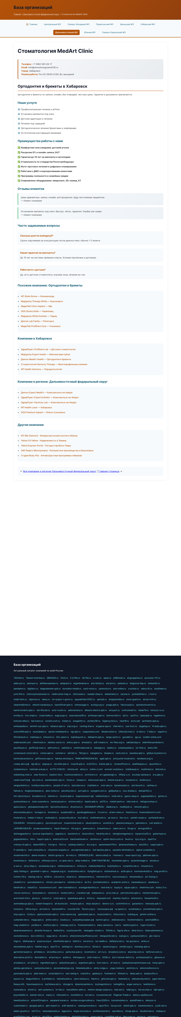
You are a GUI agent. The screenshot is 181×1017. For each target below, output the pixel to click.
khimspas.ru (79, 957)
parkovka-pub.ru (74, 952)
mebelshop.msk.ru (23, 774)
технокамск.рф (105, 909)
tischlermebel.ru (135, 919)
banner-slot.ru (37, 995)
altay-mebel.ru (82, 860)
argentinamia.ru (81, 683)
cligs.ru (17, 941)
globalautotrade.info (38, 806)
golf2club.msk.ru (37, 747)
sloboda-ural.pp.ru (39, 769)
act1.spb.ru (83, 790)
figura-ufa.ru (123, 930)
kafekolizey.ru (103, 796)
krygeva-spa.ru (103, 726)
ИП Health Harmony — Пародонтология (41, 369)
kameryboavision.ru (23, 758)
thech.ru (95, 978)
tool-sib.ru (83, 817)
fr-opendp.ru (20, 849)
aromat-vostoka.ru (114, 769)
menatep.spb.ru (142, 946)
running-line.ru (87, 726)
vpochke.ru (117, 1011)
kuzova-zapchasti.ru (43, 833)
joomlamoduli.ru (101, 882)
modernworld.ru (22, 855)
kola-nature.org (68, 914)
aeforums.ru (53, 747)
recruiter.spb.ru (61, 764)
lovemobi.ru (90, 952)
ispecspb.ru (146, 715)
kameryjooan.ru (58, 801)
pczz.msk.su (112, 893)
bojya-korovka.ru (82, 1011)
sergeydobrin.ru (21, 785)
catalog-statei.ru (76, 844)
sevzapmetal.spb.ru (81, 849)
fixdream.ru (110, 973)
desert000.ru (39, 844)
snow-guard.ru (133, 699)
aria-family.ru (97, 683)
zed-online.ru (119, 688)
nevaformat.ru (147, 1011)
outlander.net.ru (21, 919)
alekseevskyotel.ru (141, 978)
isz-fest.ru (141, 747)
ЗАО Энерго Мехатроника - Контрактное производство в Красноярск (57, 450)
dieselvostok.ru (109, 731)
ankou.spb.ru (73, 742)
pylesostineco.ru (22, 801)
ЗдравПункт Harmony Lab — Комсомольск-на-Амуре (48, 402)
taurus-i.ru (19, 978)
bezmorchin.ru (113, 715)
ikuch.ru (129, 839)
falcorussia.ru (127, 704)
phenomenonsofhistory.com (84, 936)
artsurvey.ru (55, 957)
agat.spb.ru (105, 758)
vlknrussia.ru (79, 694)
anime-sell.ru (52, 919)
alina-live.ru (137, 930)
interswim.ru (63, 995)
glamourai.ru (89, 828)
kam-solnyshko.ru (37, 849)
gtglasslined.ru (21, 839)
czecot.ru (46, 898)
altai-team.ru (40, 973)
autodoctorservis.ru (146, 704)
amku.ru (145, 941)
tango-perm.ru (113, 737)
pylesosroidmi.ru (139, 936)
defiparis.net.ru (116, 941)
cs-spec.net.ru (66, 860)
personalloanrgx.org (64, 968)
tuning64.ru (119, 984)
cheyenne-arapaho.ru (58, 849)
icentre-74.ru (20, 876)
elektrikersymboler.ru (153, 742)
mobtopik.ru (51, 817)
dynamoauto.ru (121, 785)
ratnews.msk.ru (75, 882)
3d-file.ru (86, 678)
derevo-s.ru (108, 903)
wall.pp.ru (124, 936)
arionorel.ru (137, 898)
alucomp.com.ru (136, 952)
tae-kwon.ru (37, 721)
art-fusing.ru (151, 876)
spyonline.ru (155, 764)
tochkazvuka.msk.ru (41, 785)
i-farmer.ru (118, 855)
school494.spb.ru (22, 731)
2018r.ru (106, 957)
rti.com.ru (102, 812)
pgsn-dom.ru (158, 978)
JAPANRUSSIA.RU (23, 828)
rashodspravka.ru (51, 1011)
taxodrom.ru (74, 833)
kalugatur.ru (96, 753)
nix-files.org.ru (117, 742)
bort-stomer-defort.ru (123, 957)
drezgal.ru (68, 984)
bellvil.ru (77, 941)
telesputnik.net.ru (108, 936)
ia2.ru (125, 715)
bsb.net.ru (119, 989)
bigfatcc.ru (32, 688)
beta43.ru (32, 887)
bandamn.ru (19, 688)
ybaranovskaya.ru (125, 823)
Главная (17, 14)
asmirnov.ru (132, 968)
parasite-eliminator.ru (123, 849)
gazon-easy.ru (132, 796)
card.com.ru (122, 753)
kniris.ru (91, 898)
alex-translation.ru (68, 887)
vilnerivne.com (146, 887)
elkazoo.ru (150, 1000)
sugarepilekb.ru (148, 796)
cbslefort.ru (19, 882)
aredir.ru (67, 957)
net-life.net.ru (43, 710)
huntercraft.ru (67, 893)
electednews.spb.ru (23, 946)
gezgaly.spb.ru (36, 1005)
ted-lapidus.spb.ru (102, 849)
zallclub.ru (66, 747)
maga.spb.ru (37, 919)
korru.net (135, 721)
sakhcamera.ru (75, 710)
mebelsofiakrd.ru (97, 866)
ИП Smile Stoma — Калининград (37, 296)
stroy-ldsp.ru (30, 866)
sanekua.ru (153, 882)
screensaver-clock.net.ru (26, 753)
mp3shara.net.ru (53, 984)
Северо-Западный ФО (78, 24)
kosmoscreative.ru (73, 774)
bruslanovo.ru (39, 796)
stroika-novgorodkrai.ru (82, 1000)
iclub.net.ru (117, 796)
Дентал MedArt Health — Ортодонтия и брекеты (46, 359)
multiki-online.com (152, 737)
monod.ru (18, 909)
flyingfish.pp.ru (94, 871)
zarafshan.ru (160, 688)
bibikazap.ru (29, 941)
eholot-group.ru (56, 855)
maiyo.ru (50, 995)
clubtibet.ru (93, 785)
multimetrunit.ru (98, 817)
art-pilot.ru (32, 962)
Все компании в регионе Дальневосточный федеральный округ (59, 471)
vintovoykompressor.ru (38, 694)
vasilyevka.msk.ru (43, 968)
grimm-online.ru (148, 914)
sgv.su (138, 737)
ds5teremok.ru (111, 871)
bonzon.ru (88, 941)
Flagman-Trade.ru (122, 995)
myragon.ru (40, 812)
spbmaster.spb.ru (86, 914)
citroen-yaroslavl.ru (55, 882)
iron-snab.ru (31, 715)
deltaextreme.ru (86, 876)
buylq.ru (118, 887)
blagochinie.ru (33, 978)
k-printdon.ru (48, 978)
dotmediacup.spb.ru (24, 903)
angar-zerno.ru (134, 984)
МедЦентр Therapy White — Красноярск (42, 301)
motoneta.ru (20, 989)
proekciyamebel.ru (43, 828)
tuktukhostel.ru (64, 978)
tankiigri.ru (67, 946)
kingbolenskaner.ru (34, 790)
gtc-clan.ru (154, 936)
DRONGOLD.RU (86, 855)
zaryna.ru (125, 694)
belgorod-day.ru (138, 683)
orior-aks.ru (106, 785)
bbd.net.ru (160, 769)
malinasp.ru (35, 737)
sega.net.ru (51, 936)
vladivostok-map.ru (61, 694)
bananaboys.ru (138, 882)
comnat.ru (60, 753)
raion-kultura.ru (81, 978)
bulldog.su (133, 914)
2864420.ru (52, 678)
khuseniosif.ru (151, 898)
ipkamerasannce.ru (23, 930)
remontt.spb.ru (141, 806)
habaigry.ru (99, 747)
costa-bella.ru (46, 715)
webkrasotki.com (22, 742)
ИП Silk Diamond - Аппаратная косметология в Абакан (49, 435)
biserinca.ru (131, 812)
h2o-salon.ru (62, 737)
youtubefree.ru (139, 694)
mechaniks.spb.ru (120, 860)
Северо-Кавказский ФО (114, 32)
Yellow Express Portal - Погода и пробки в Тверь (46, 445)
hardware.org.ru (145, 758)
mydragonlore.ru (103, 984)
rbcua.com (116, 1005)
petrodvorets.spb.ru (130, 893)
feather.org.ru (41, 946)
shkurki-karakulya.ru (42, 704)
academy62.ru (68, 812)
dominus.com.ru (82, 946)
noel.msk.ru (106, 887)
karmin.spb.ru (102, 919)
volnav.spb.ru (46, 753)
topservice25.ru (143, 833)
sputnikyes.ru (20, 747)
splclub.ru (102, 699)
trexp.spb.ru (158, 962)
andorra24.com (60, 839)
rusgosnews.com (91, 731)
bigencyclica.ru (110, 721)
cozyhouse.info (74, 930)
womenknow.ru (21, 936)
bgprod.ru (67, 1011)
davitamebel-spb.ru (55, 780)
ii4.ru (32, 839)
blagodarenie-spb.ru (50, 688)
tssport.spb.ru (44, 839)
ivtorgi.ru (52, 844)
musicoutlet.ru (104, 914)
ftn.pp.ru (131, 828)
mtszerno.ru (147, 866)
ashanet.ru (123, 683)
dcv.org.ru (92, 844)
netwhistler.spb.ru (62, 941)
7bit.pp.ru (83, 753)
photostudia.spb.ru (23, 812)
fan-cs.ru (124, 817)
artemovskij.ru (75, 801)
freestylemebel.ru (86, 925)
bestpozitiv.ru (151, 973)
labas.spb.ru (136, 973)
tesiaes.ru (109, 753)
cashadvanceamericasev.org (136, 962)
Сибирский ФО (148, 24)
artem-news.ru (116, 812)
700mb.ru (110, 930)
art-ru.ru (102, 952)
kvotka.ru (18, 715)
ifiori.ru (62, 844)
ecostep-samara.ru (141, 774)
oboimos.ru (95, 839)
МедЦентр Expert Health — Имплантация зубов (45, 354)
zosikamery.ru (21, 769)
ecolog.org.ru (97, 704)
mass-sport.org (133, 855)
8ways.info (19, 984)
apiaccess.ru (20, 806)
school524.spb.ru (39, 1000)
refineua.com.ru (49, 860)
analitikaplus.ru (139, 764)
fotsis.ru (71, 780)
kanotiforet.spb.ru (64, 704)
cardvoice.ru (105, 688)
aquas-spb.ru (130, 887)
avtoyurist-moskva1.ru (124, 758)
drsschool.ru (76, 806)
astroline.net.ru (68, 790)
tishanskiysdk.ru (84, 968)
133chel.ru (19, 678)
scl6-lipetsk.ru (69, 1005)
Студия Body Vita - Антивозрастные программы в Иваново (51, 455)
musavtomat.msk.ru (74, 823)
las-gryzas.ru (132, 941)
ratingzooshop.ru (148, 801)
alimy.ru (84, 769)
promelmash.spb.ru (152, 909)
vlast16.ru (124, 721)
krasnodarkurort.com (150, 812)
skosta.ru (154, 860)
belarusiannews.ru (154, 930)
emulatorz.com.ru (117, 952)
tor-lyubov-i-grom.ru (62, 699)
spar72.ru (55, 946)
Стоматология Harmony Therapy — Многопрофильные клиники (54, 364)
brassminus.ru (104, 828)
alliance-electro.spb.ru (96, 710)
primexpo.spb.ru (96, 715)
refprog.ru (131, 989)
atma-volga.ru (101, 968)
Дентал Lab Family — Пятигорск (37, 321)
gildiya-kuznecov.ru (156, 753)
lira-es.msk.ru (145, 989)
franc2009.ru (102, 1000)
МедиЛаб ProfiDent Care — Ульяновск (41, 326)
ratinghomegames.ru (123, 833)
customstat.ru (20, 1005)
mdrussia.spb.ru (153, 903)
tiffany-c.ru (124, 774)
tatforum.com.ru (154, 952)
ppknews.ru (141, 823)
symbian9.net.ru (156, 817)
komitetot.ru (77, 995)
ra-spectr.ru (121, 909)
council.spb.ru (67, 796)
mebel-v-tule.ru (35, 817)
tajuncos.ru (34, 699)
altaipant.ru (65, 683)
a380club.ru (119, 678)
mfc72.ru (36, 1011)
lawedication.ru (21, 1000)
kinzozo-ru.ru (157, 710)
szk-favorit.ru (138, 785)
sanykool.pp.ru (110, 946)
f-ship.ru (151, 731)
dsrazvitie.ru (88, 833)
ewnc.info (152, 747)
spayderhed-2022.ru (85, 699)
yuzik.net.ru (161, 1005)
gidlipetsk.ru (115, 790)
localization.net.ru (76, 871)
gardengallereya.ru (86, 812)
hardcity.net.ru (103, 833)
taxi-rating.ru (72, 973)
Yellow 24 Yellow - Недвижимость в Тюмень (44, 440)
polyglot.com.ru (99, 790)
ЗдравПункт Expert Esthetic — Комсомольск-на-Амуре (49, 397)
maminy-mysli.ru (121, 898)
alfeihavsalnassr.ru (49, 683)
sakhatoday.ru (133, 742)
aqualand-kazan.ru (59, 1000)
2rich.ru (64, 678)
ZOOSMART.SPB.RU (94, 806)
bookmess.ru (20, 860)
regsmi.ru (162, 731)
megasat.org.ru (58, 871)
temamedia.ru (136, 876)
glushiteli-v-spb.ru (39, 871)
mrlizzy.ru (82, 866)
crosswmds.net (103, 995)
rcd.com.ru (59, 876)
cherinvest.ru (39, 742)
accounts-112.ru (152, 678)
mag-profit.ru (160, 871)
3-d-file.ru (75, 678)
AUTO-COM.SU (57, 769)
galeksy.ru (97, 973)
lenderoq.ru (145, 780)
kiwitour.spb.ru (50, 925)
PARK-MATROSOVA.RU (86, 758)
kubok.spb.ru (105, 764)
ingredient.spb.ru (48, 962)
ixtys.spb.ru (19, 914)
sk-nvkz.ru (71, 855)
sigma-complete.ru (145, 849)
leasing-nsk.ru (35, 876)
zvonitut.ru (133, 688)
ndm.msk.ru (132, 801)
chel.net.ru (118, 726)
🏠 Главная (31, 24)
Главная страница (108, 471)
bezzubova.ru (78, 785)
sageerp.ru (60, 833)
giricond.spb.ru (108, 978)
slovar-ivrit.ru (149, 699)
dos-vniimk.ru (37, 936)
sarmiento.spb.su (150, 721)
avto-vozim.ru (59, 710)
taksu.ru (46, 699)
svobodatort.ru (56, 973)
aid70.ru (104, 801)
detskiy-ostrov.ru (56, 742)
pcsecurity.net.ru (67, 817)
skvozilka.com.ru (55, 952)
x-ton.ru (152, 694)
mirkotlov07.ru (103, 876)
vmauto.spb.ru (77, 903)
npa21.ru (152, 839)
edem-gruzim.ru (22, 1011)
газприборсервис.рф (83, 919)
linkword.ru (34, 860)
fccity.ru (31, 914)
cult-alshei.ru (155, 823)
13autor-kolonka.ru (35, 678)
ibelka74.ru (59, 930)
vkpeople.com (104, 898)
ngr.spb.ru (76, 731)
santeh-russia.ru (138, 817)
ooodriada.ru (135, 909)
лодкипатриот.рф (85, 796)
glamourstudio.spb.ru (47, 914)
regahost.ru (159, 715)
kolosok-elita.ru (21, 721)
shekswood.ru (118, 919)
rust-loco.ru (131, 726)
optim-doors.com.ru (113, 839)
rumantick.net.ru (131, 866)
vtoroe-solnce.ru (22, 893)
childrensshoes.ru (66, 866)
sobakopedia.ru (126, 747)
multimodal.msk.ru (83, 747)
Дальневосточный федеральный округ (41, 14)
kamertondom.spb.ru (24, 710)
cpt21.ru (134, 715)
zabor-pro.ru (119, 828)
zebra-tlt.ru (146, 688)
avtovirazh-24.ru (22, 898)
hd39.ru (48, 876)
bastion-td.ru (55, 774)
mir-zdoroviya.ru (22, 796)
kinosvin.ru (48, 737)
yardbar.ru (36, 925)
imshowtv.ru (20, 817)
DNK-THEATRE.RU (101, 860)
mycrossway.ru (119, 876)
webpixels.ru (98, 893)
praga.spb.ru (112, 704)
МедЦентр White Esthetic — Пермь (39, 316)
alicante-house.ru (43, 930)
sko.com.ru (37, 780)
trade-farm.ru (20, 699)
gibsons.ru (159, 957)
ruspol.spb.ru (156, 844)
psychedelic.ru (21, 995)
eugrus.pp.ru (61, 715)
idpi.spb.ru (159, 989)
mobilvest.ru (147, 769)
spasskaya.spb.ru (76, 898)
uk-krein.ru (44, 909)
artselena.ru (19, 962)
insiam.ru (66, 721)
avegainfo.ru (79, 721)
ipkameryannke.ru (84, 984)
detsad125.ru (145, 790)
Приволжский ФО (104, 24)
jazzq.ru (36, 898)
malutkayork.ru (78, 737)
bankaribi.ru (154, 683)
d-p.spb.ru (158, 774)
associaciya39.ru (77, 715)
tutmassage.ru (82, 704)
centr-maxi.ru (93, 957)
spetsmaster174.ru (108, 844)
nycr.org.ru (140, 839)
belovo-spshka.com (143, 995)
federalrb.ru (124, 978)
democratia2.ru (103, 855)
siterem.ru (53, 796)
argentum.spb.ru (87, 962)
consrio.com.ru (52, 721)
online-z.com (96, 769)
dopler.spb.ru (91, 801)
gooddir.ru (127, 737)
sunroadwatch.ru (35, 882)
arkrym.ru (111, 683)
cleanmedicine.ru (22, 704)
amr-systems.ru (46, 989)
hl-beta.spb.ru (159, 726)
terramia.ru (53, 812)
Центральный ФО (52, 24)
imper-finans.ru (61, 828)
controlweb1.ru (129, 710)
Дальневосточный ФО (66, 32)
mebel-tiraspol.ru (44, 903)
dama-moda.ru (39, 855)
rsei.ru (118, 925)
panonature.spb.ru (23, 973)
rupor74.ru (104, 1005)
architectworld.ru (101, 1011)
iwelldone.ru (149, 984)
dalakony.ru (112, 806)
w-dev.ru (140, 731)
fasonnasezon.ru (35, 984)
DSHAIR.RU (19, 823)
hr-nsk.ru (60, 989)
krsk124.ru (92, 764)
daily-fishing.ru (21, 871)
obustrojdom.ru (93, 823)
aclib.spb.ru (126, 871)
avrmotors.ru (91, 774)
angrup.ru (47, 764)
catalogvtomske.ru (87, 1005)
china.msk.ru (119, 914)
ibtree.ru (96, 946)
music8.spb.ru (78, 764)
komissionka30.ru (143, 871)
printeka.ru (39, 952)
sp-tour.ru (113, 817)
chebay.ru (161, 1011)
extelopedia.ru (21, 726)
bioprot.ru (71, 876)
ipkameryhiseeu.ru (128, 844)
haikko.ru (111, 747)
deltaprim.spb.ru (96, 737)
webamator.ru (111, 694)
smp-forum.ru (40, 774)
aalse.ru (107, 678)
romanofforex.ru (122, 764)
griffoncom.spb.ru (44, 758)
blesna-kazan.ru (116, 780)
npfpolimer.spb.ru (68, 962)
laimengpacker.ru (22, 833)
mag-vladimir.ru (21, 925)
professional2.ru (144, 957)
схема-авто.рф (21, 764)
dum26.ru (143, 844)
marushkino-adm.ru (76, 989)
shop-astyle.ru (93, 903)
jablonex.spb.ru (150, 855)
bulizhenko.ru (114, 866)
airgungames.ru (134, 678)
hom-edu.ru (102, 962)
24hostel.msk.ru (126, 731)
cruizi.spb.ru (59, 898)
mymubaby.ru (39, 731)
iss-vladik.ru (101, 941)
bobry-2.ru (161, 887)
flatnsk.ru (18, 790)
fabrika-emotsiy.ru (64, 758)
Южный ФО (90, 32)
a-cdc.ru (97, 678)
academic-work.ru (120, 882)
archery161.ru (93, 721)
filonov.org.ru (88, 909)
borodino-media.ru (72, 688)
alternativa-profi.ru (23, 957)
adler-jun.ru (19, 683)
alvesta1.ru (87, 742)
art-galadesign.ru (108, 774)
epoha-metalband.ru (58, 731)
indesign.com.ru (68, 925)
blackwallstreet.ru (79, 839)
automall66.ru (152, 919)
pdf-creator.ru (101, 742)
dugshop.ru (144, 726)
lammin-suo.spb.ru (39, 726)
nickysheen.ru (39, 893)
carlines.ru (152, 785)
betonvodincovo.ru (149, 968)
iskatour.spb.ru (57, 726)
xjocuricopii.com (53, 823)
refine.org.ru (31, 909)
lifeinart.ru (123, 973)
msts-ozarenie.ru (40, 801)
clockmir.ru (53, 893)
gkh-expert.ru (53, 1005)
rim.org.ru (76, 828)
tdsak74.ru (143, 710)
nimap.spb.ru (131, 1011)
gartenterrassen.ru (23, 952)
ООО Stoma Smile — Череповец (37, 311)
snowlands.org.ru (47, 866)
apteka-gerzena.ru (23, 968)
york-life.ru (19, 694)
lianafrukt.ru (20, 887)
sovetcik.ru (108, 823)
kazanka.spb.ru (137, 753)
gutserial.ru (137, 903)
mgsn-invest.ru (147, 925)
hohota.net (72, 769)
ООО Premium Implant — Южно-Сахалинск (43, 412)
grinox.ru (162, 796)
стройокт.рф (83, 893)
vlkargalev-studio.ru (94, 930)
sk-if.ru (88, 882)
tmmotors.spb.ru (35, 823)
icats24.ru (85, 973)
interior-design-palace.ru (100, 989)
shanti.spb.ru (129, 1005)
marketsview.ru (145, 1005)
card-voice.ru (90, 688)
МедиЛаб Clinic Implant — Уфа (36, 306)
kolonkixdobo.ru (119, 1000)
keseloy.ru (65, 919)
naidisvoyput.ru (130, 925)
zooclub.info (73, 909)
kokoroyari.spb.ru (97, 780)
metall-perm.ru (117, 801)
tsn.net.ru (89, 995)
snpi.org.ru (72, 726)
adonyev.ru (32, 683)
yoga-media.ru (117, 968)
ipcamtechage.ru (139, 860)
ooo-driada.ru (130, 790)
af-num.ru (115, 962)
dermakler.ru (40, 957)
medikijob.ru (126, 806)
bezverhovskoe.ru (59, 806)
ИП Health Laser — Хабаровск (36, 407)
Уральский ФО (127, 24)
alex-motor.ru (52, 790)
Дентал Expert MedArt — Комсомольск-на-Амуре (46, 392)
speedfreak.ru (137, 1000)
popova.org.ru (44, 941)
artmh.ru (32, 989)
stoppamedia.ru (116, 699)
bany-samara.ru (105, 925)
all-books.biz (61, 903)
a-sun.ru (18, 866)
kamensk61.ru (58, 909)
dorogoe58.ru (145, 828)
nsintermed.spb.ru (151, 893)
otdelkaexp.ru (132, 769)
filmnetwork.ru (21, 737)
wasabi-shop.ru (95, 694)
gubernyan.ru (159, 833)
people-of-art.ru (61, 785)
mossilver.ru (132, 780)
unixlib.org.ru (125, 946)
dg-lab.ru (35, 764)
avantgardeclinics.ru (89, 887)
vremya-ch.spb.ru (22, 844)
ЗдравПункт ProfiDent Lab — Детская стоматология (48, 349)
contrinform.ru (123, 903)
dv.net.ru (63, 936)
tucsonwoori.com (48, 887)
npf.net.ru (72, 753)
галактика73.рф (22, 780)
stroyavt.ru (114, 710)
